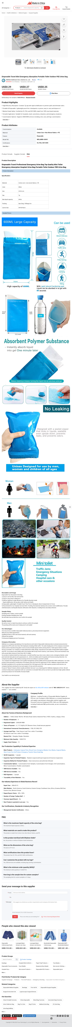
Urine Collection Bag (8, 1004)
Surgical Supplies (33, 13)
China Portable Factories (10, 1000)
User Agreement (45, 1022)
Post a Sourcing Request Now (50, 916)
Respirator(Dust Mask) (42, 966)
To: (10, 897)
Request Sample (30, 97)
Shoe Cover (7, 752)
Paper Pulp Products (41, 963)
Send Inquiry (18, 93)
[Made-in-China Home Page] (36, 3)
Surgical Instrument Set (9, 991)
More (3, 1011)
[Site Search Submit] (47, 8)
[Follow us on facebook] (58, 1015)
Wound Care (32, 750)
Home (3, 13)
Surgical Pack (24, 750)
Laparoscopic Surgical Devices (28, 991)
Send (15, 916)
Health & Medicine (12, 13)
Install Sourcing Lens (10, 1018)
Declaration (54, 1022)
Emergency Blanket (42, 750)
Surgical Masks (60, 750)
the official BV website (42, 687)
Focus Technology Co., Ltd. (23, 1022)
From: (9, 893)
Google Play (17, 1015)
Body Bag (40, 752)
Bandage (24, 987)
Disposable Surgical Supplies (48, 987)
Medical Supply (23, 13)
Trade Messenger (29, 1015)
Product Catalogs (26, 959)
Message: (8, 902)
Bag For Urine (21, 1004)
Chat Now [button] (55, 93)
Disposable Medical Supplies (10, 987)
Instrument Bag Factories (55, 1000)
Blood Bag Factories (38, 1000)
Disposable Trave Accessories (10, 966)
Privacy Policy (63, 1022)
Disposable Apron (58, 969)
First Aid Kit (34, 987)
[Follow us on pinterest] (68, 1015)
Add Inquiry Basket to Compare (36, 68)
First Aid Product (16, 752)
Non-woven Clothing (58, 966)
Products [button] (17, 8)
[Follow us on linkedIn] (51, 1018)
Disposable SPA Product (42, 969)
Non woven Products (24, 969)
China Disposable (25, 1000)
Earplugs (4, 963)
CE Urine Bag (56, 1004)
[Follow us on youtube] (65, 1015)
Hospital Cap (5, 969)
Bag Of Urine (32, 1004)
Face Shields (22, 966)
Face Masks (52, 750)
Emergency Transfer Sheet (29, 752)
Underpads (17, 750)
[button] (3, 3)
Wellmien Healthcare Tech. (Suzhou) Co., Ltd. (18, 79)
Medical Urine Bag (44, 1004)
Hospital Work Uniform (25, 963)
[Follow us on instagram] (63, 1015)
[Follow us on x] (60, 1015)
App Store (6, 1015)
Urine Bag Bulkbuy (8, 1008)
